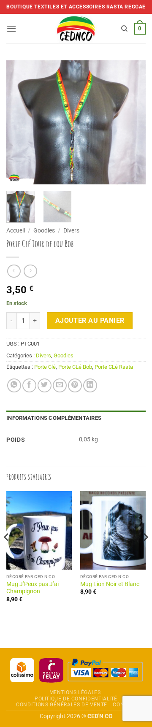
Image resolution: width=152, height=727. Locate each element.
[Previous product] (30, 271)
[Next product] (13, 271)
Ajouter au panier (90, 320)
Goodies (44, 230)
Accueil (15, 230)
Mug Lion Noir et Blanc (109, 584)
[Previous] (19, 122)
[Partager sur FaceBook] (29, 385)
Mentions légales (75, 692)
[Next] (132, 122)
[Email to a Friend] (60, 385)
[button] (11, 28)
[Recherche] (124, 29)
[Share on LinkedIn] (90, 385)
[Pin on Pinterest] (75, 385)
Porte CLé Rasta (114, 367)
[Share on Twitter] (45, 385)
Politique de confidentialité (76, 699)
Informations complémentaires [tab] (53, 418)
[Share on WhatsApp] (14, 385)
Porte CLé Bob (75, 367)
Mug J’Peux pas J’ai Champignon (32, 588)
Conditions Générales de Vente (61, 705)
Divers (71, 230)
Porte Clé (45, 367)
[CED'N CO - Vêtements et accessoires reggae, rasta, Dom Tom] (76, 28)
